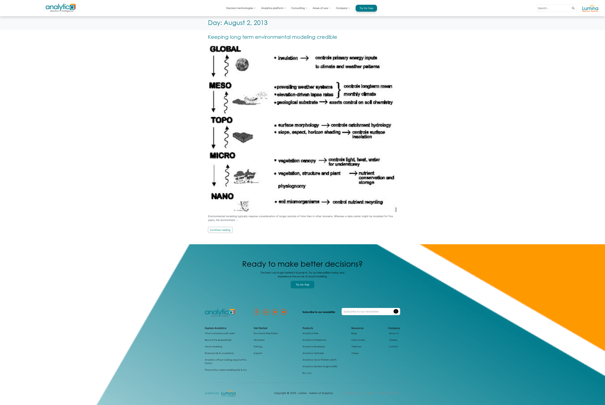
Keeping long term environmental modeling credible (272, 37)
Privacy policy (353, 393)
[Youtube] (284, 312)
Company (342, 8)
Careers (370, 393)
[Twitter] (275, 312)
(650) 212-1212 (389, 393)
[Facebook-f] (257, 312)
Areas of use (320, 8)
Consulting (298, 8)
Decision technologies (239, 8)
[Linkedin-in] (266, 312)
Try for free (366, 8)
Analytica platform (272, 8)
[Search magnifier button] (573, 8)
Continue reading (220, 229)
